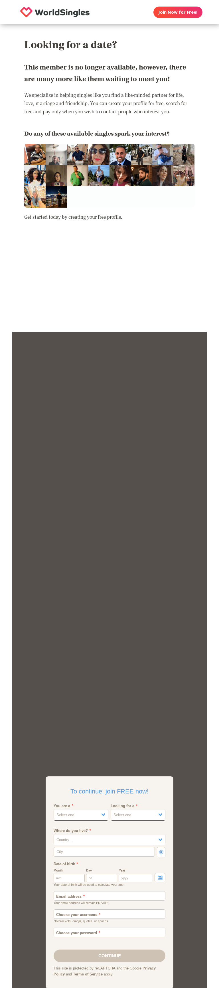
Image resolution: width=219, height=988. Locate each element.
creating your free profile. (95, 216)
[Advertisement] (109, 280)
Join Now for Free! (177, 12)
